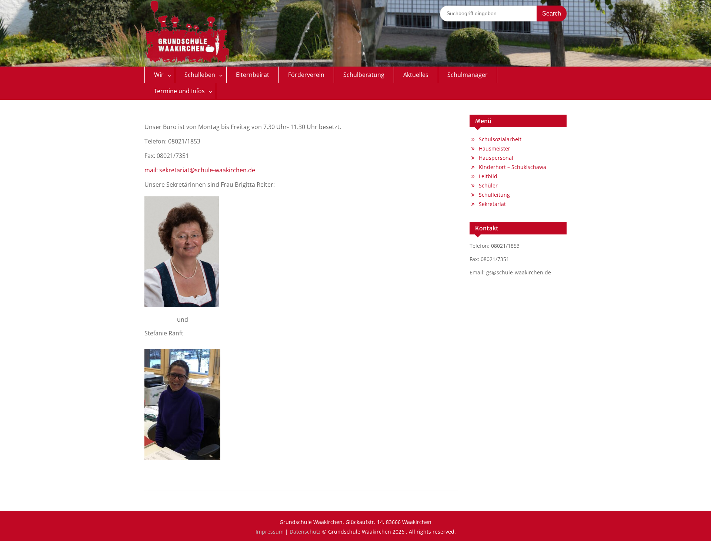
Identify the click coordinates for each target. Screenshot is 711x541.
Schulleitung (494, 194)
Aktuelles (415, 75)
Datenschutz (305, 531)
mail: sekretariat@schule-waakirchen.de (199, 170)
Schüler (488, 185)
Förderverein (306, 75)
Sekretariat (492, 203)
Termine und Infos (179, 91)
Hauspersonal (496, 157)
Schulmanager (467, 75)
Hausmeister (494, 148)
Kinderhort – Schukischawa (512, 166)
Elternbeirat (252, 75)
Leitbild (488, 176)
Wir (159, 75)
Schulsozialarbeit (500, 139)
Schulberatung (363, 75)
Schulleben (199, 75)
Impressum (270, 531)
